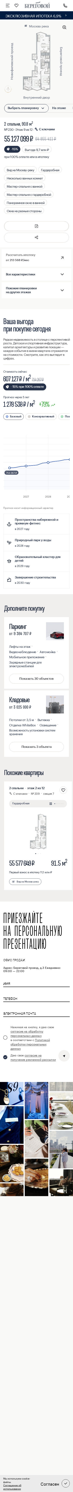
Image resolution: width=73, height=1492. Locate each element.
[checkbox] (29, 1037)
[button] (36, 237)
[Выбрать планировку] (42, 108)
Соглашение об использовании (12, 1486)
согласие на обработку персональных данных (27, 1033)
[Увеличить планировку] (64, 27)
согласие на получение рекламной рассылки (33, 1057)
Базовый (15, 416)
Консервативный (43, 416)
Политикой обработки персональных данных (30, 1043)
